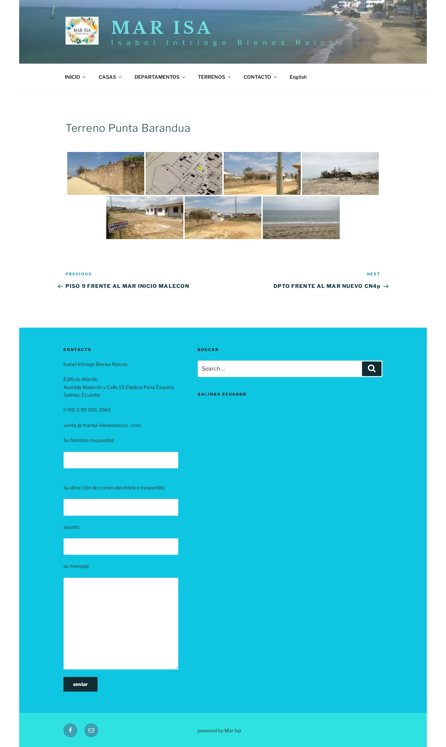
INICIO (72, 77)
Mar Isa (162, 27)
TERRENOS (211, 77)
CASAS (107, 77)
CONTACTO (257, 77)
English (298, 77)
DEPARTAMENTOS (156, 77)
